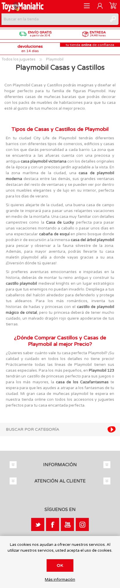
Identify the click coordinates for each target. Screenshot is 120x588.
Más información (60, 580)
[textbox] (54, 19)
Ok (60, 565)
